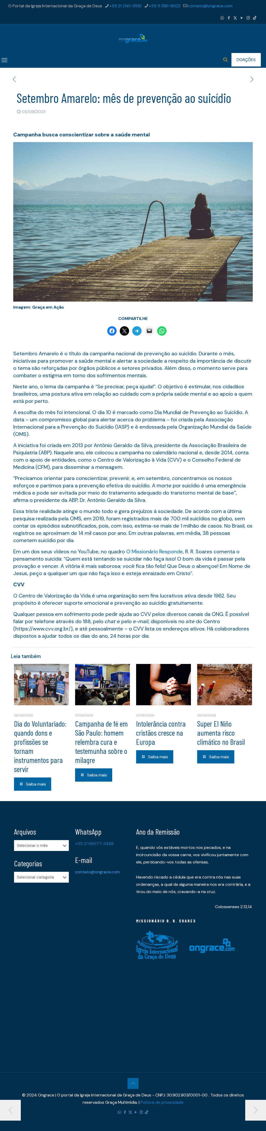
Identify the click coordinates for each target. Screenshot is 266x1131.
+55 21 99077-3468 (94, 843)
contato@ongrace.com (210, 6)
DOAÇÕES (246, 59)
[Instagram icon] (248, 18)
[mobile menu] (4, 60)
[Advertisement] (41, 968)
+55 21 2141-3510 (125, 6)
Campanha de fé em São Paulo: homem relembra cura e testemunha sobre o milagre (101, 741)
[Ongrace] (133, 38)
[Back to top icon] (133, 1083)
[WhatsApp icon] (222, 18)
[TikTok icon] (255, 18)
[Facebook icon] (229, 18)
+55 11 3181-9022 (165, 6)
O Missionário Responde (154, 551)
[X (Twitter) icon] (235, 18)
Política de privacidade (162, 1102)
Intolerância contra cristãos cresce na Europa (161, 732)
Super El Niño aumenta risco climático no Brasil (221, 732)
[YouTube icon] (242, 18)
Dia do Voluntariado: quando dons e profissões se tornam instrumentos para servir (40, 746)
